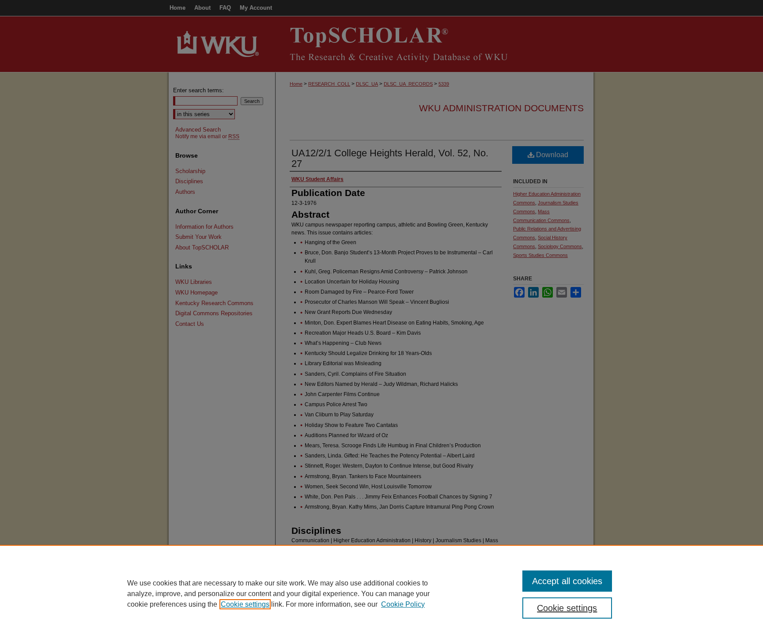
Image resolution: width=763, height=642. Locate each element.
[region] (381, 593)
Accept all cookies (567, 581)
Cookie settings (245, 604)
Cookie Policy (403, 604)
